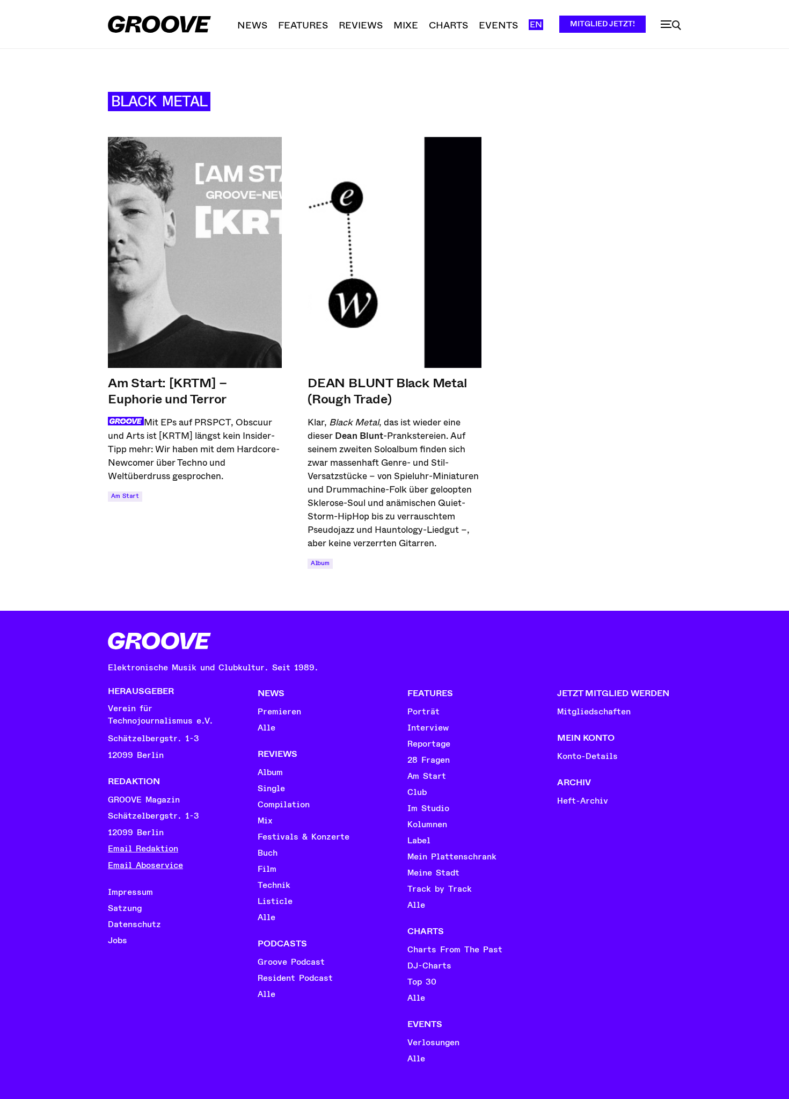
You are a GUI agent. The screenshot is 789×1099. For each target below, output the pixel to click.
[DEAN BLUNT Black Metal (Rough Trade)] (394, 252)
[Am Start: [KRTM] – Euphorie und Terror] (195, 252)
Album (320, 563)
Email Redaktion (143, 848)
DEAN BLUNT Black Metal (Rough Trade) (387, 391)
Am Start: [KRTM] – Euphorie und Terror (167, 391)
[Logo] (159, 24)
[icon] (671, 25)
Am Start (125, 496)
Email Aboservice (145, 865)
